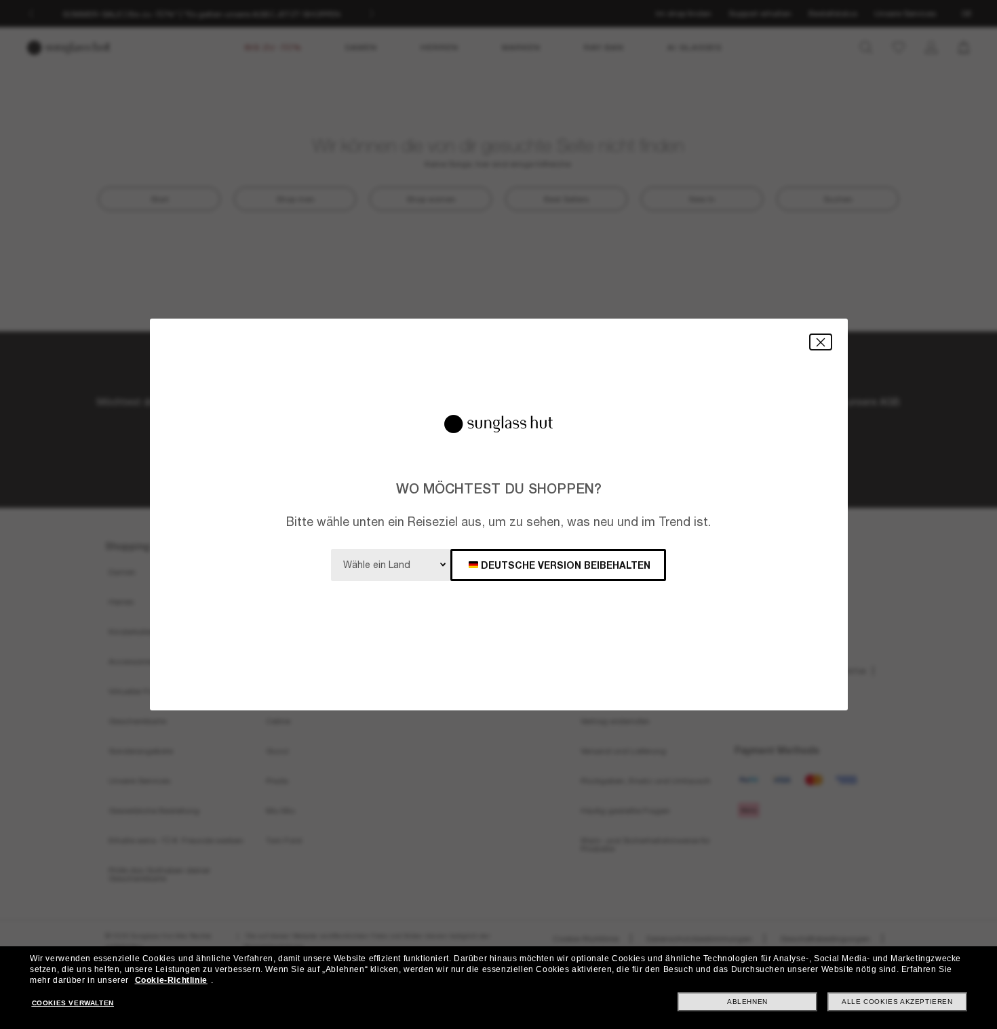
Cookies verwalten (73, 1003)
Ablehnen (747, 1001)
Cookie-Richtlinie (171, 980)
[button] (821, 342)
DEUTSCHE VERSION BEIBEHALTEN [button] (565, 565)
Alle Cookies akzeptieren (897, 1001)
